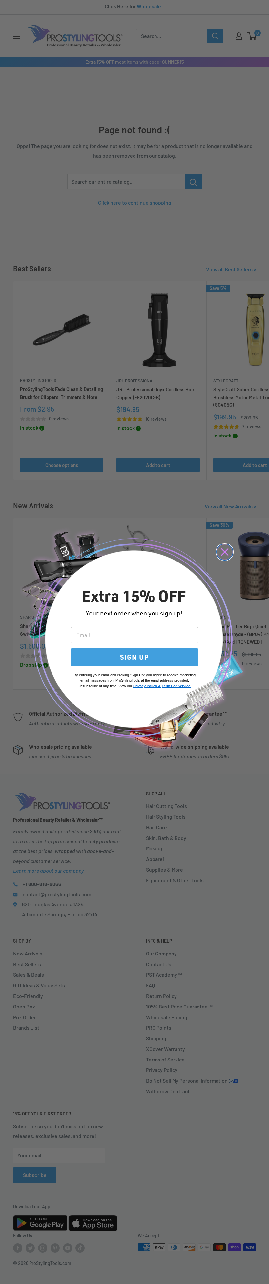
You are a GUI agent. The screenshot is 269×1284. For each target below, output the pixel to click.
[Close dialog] (225, 552)
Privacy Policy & (147, 686)
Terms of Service (176, 686)
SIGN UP (134, 657)
